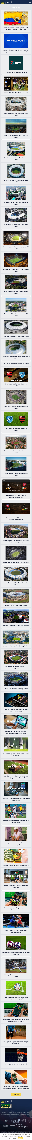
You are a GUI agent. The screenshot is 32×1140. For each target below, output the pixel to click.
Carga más (16, 1094)
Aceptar (20, 1138)
